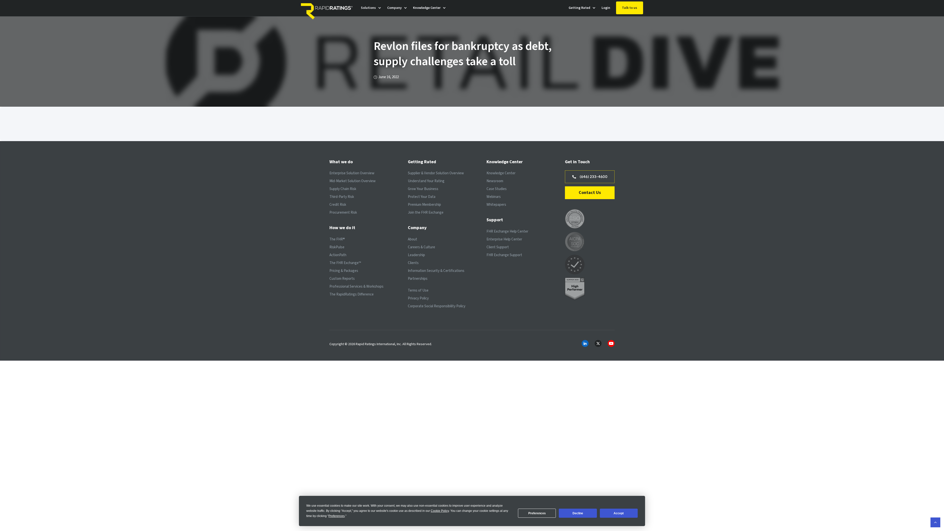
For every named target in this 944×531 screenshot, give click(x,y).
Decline (578, 513)
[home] (328, 8)
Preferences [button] (336, 516)
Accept (619, 513)
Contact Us (590, 193)
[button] (371, 8)
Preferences (537, 513)
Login (606, 7)
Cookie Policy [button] (440, 511)
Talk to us (629, 7)
